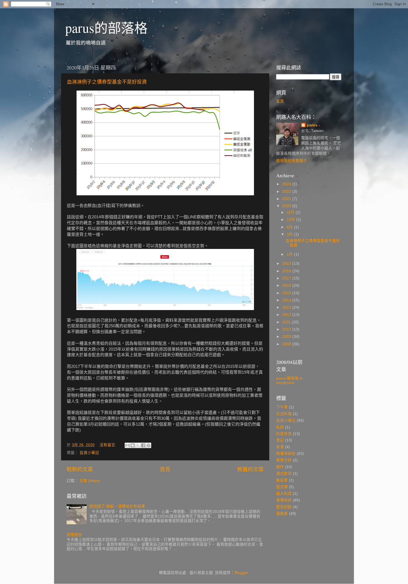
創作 (280, 467)
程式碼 (282, 487)
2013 (287, 307)
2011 (287, 322)
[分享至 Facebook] (143, 445)
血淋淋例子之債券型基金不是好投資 (107, 81)
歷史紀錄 (284, 507)
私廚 (280, 427)
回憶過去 (74, 535)
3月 (290, 234)
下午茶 (282, 407)
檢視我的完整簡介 (291, 161)
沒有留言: (108, 445)
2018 (287, 271)
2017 (287, 278)
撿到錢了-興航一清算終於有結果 (117, 506)
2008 (287, 344)
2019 (287, 263)
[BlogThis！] (132, 445)
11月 (291, 212)
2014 (287, 300)
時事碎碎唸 (286, 453)
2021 (287, 199)
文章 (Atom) (89, 481)
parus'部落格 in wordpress (289, 380)
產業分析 (284, 460)
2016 (287, 285)
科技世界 (284, 434)
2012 (287, 315)
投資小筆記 (89, 453)
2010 (287, 329)
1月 (290, 254)
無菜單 (282, 480)
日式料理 (284, 414)
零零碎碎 (284, 500)
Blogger (241, 573)
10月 (291, 220)
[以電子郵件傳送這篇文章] (127, 445)
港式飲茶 (284, 473)
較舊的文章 (250, 469)
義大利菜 (284, 493)
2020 (287, 206)
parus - (313, 125)
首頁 (165, 469)
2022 (287, 191)
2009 (287, 337)
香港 (280, 447)
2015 (287, 293)
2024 (287, 184)
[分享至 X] (138, 445)
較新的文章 (80, 469)
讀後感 (282, 513)
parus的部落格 (106, 27)
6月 (290, 227)
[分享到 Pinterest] (148, 445)
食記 (280, 440)
